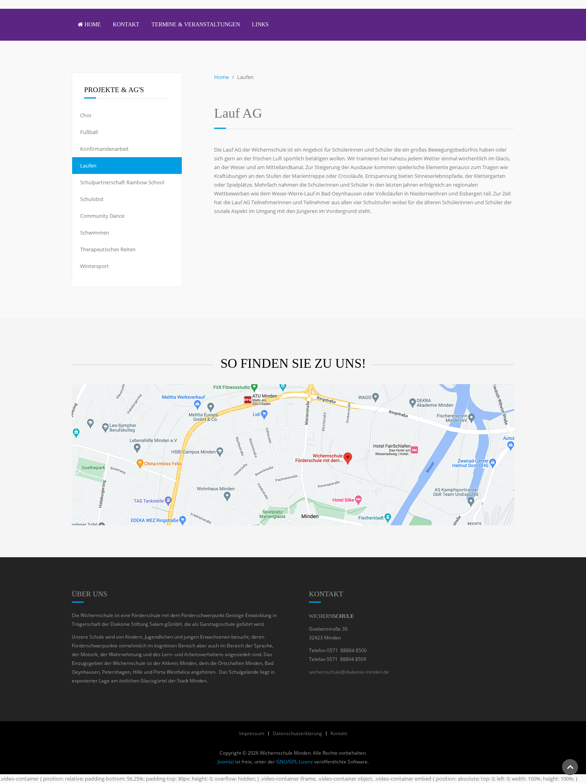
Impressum (251, 733)
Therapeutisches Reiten (108, 249)
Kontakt (126, 25)
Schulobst (92, 199)
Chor (86, 115)
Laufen (88, 165)
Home (92, 25)
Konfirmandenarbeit (104, 148)
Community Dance (102, 215)
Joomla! (226, 761)
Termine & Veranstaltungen (195, 25)
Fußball (89, 132)
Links (260, 25)
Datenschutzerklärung (297, 733)
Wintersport (94, 266)
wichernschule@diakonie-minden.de (349, 672)
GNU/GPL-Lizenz (294, 761)
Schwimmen (94, 232)
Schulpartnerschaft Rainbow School (122, 182)
